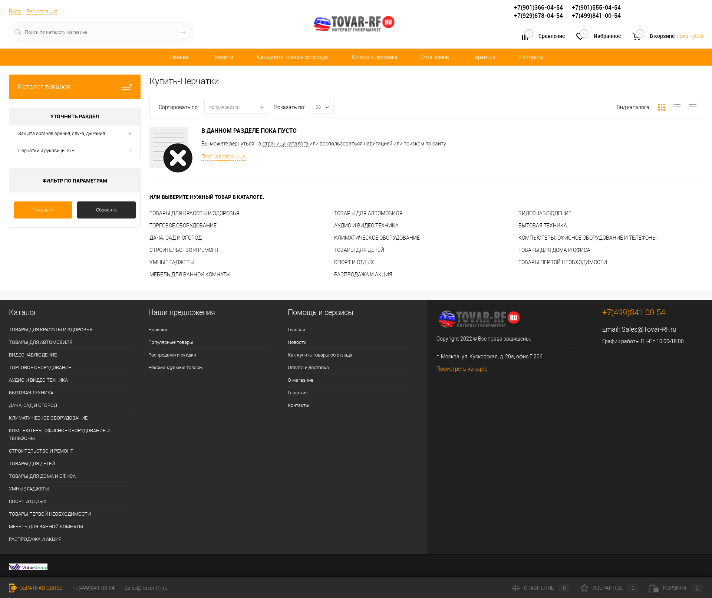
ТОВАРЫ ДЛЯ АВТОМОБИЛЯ (368, 213)
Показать (42, 210)
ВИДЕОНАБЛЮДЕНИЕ (544, 213)
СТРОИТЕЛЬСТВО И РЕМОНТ (184, 250)
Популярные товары (170, 342)
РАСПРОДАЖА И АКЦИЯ (363, 274)
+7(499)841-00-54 (94, 588)
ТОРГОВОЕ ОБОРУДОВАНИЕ (183, 226)
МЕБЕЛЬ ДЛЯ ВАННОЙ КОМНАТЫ (190, 274)
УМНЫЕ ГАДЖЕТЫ (171, 262)
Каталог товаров (44, 87)
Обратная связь (40, 588)
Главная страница (223, 157)
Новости (222, 57)
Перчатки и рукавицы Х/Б (46, 150)
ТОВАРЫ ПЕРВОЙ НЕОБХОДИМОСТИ (562, 262)
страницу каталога (286, 144)
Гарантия (483, 57)
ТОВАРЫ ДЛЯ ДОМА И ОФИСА (554, 250)
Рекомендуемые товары (175, 367)
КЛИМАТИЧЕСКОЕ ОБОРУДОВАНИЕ (377, 238)
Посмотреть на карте (461, 369)
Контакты (531, 57)
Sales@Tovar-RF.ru (649, 329)
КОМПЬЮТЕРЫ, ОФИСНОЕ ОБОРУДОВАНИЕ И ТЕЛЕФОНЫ (587, 238)
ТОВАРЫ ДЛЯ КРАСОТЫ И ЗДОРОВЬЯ (194, 213)
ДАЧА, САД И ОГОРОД (175, 238)
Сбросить (106, 210)
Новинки (157, 329)
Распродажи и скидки (172, 355)
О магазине (435, 57)
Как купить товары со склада (292, 57)
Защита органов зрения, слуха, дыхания (61, 133)
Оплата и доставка (375, 57)
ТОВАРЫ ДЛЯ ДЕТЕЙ (359, 250)
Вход (15, 11)
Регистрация (41, 11)
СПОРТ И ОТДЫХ (354, 262)
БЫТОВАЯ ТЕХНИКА (542, 226)
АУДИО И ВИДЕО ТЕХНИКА (366, 226)
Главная (179, 57)
